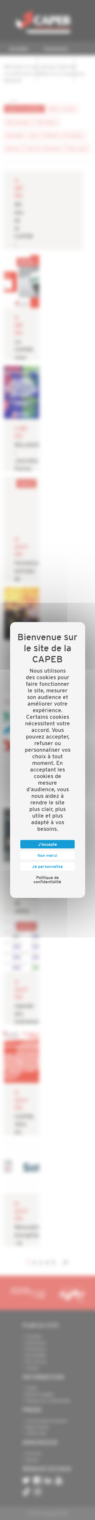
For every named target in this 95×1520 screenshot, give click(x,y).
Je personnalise (47, 866)
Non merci (47, 855)
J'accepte (47, 844)
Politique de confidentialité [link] (47, 879)
